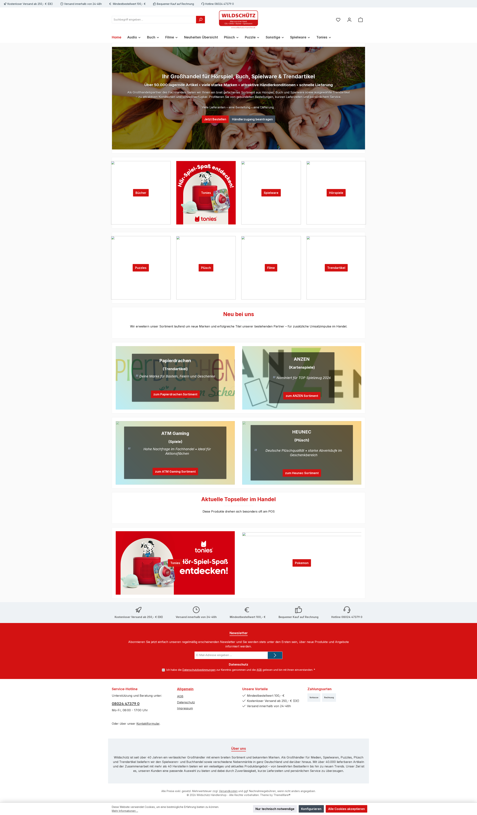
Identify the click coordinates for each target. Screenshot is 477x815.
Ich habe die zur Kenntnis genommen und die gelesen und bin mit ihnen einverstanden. (240, 669)
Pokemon (302, 563)
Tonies (206, 193)
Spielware (271, 193)
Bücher (140, 193)
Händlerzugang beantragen (252, 119)
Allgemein (185, 689)
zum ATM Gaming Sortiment (175, 471)
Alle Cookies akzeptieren (346, 809)
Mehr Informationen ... (125, 810)
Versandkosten (228, 791)
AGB (259, 669)
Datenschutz (186, 702)
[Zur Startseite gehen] (238, 19)
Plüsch (206, 268)
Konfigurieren (311, 809)
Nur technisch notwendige (274, 809)
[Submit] (275, 655)
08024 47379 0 (126, 703)
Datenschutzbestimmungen (199, 669)
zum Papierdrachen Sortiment (175, 394)
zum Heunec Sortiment (302, 473)
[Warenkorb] (360, 19)
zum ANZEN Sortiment (302, 396)
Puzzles (140, 268)
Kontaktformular (147, 723)
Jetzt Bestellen (215, 119)
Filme (271, 268)
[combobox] (154, 19)
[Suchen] (200, 19)
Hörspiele (336, 193)
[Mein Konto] (349, 19)
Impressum (185, 708)
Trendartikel (336, 268)
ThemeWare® (282, 795)
